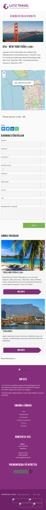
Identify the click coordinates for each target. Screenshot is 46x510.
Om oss (24, 423)
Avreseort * (5, 157)
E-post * (4, 190)
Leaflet (32, 109)
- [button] (4, 76)
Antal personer (6, 165)
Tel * (2, 198)
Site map (36, 494)
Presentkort (23, 417)
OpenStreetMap (40, 109)
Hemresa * (4, 148)
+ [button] (4, 73)
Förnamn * (4, 173)
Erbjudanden (23, 414)
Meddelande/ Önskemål (9, 206)
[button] (6, 31)
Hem (23, 411)
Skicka (34, 225)
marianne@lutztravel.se (23, 457)
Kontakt (24, 426)
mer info (21, 292)
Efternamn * (5, 181)
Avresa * (4, 140)
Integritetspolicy (23, 494)
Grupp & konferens (24, 420)
